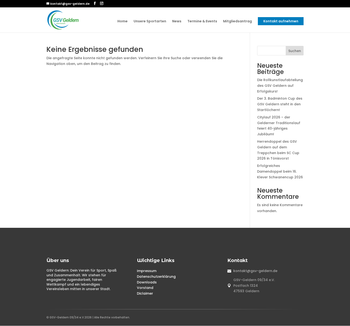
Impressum (146, 270)
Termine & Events (202, 21)
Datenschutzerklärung (156, 276)
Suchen (294, 51)
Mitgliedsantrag (237, 21)
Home (122, 21)
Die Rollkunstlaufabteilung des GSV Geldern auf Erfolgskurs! (280, 86)
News (176, 21)
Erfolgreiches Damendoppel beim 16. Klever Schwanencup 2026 (280, 171)
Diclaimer (145, 293)
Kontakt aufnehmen (280, 21)
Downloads (147, 282)
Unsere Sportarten (150, 21)
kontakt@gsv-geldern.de (255, 270)
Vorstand (145, 287)
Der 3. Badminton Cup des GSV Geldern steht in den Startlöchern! (279, 104)
